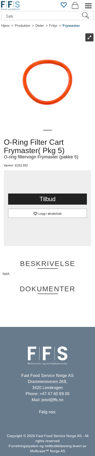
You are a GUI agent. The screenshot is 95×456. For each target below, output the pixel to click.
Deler (39, 25)
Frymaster (71, 25)
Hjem (5, 25)
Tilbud (47, 199)
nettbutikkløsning (58, 446)
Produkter (22, 25)
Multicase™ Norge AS (47, 451)
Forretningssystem (24, 446)
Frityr (53, 25)
